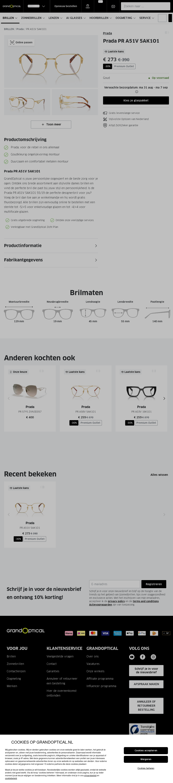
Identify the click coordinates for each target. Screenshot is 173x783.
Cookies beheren (146, 768)
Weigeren (145, 759)
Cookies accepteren (146, 750)
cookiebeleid (11, 778)
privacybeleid (90, 775)
